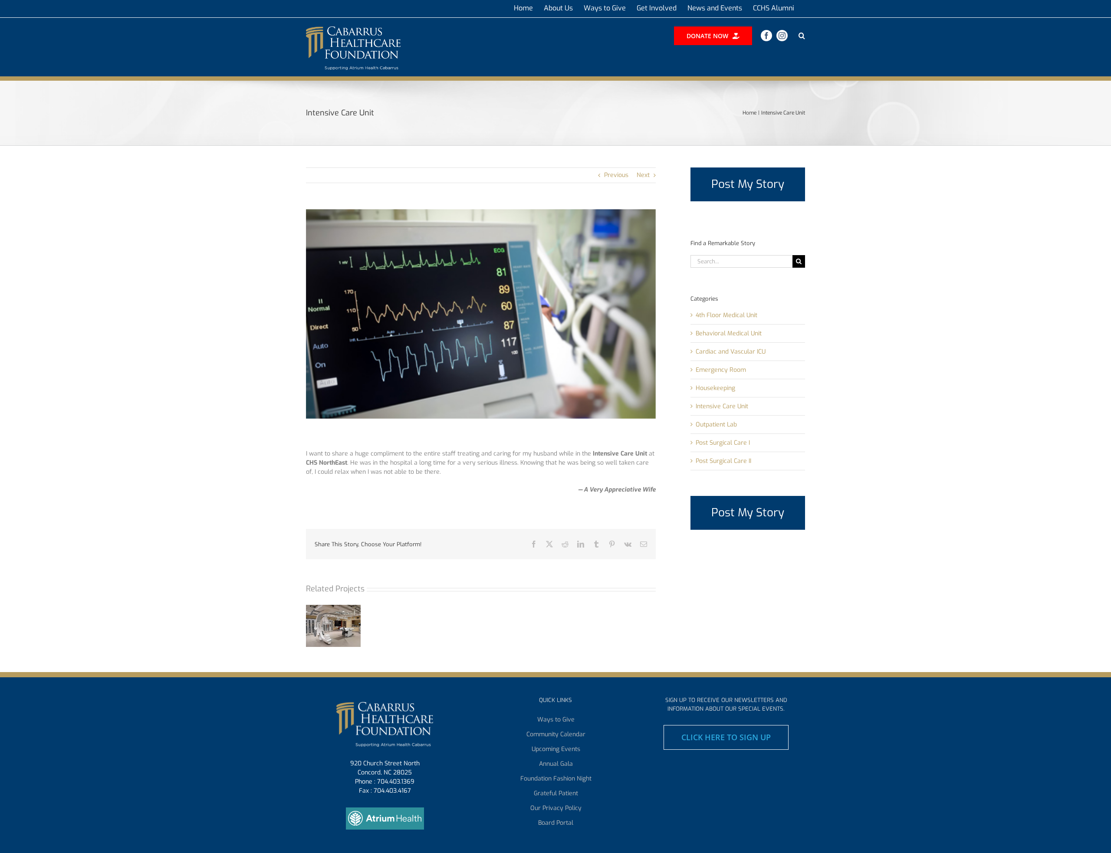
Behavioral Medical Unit (729, 333)
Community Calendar (555, 735)
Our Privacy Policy (556, 808)
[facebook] (766, 35)
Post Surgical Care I (723, 443)
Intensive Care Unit (722, 406)
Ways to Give (556, 720)
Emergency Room (721, 370)
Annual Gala (556, 764)
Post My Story (747, 184)
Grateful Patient (556, 794)
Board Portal (555, 823)
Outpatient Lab (716, 424)
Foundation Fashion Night (556, 779)
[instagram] (782, 35)
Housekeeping (715, 388)
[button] (802, 35)
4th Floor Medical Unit (726, 315)
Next (643, 175)
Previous (616, 175)
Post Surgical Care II (723, 461)
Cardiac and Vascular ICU (731, 352)
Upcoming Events (556, 749)
